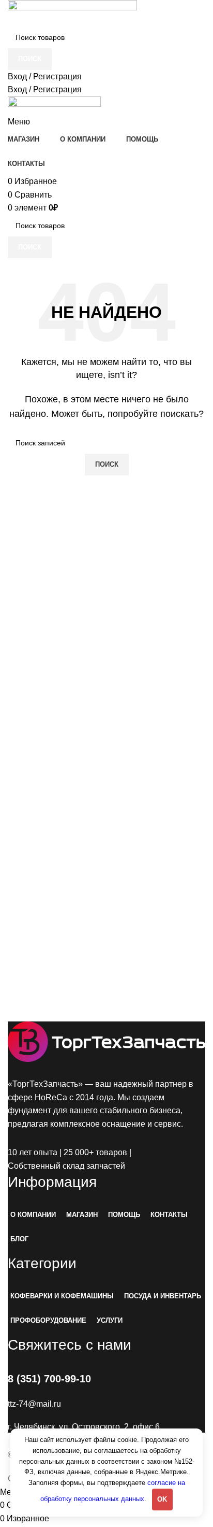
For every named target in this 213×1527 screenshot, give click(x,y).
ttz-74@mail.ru (34, 1403)
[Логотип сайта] (72, 12)
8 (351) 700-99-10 (49, 1378)
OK (162, 1499)
